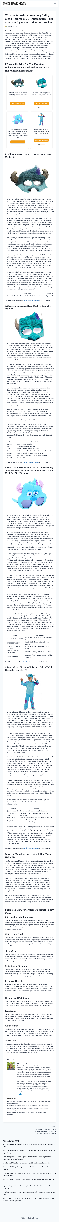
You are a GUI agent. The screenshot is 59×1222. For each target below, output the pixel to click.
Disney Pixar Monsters (18, 667)
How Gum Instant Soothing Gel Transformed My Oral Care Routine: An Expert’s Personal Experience (29, 1102)
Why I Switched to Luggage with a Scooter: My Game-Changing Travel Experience (26, 1113)
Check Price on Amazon (17, 103)
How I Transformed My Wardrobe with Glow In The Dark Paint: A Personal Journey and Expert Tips (27, 1109)
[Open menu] (55, 4)
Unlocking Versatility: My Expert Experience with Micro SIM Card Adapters (28, 1105)
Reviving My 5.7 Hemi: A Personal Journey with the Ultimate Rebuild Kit (26, 1163)
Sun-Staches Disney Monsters (21, 467)
